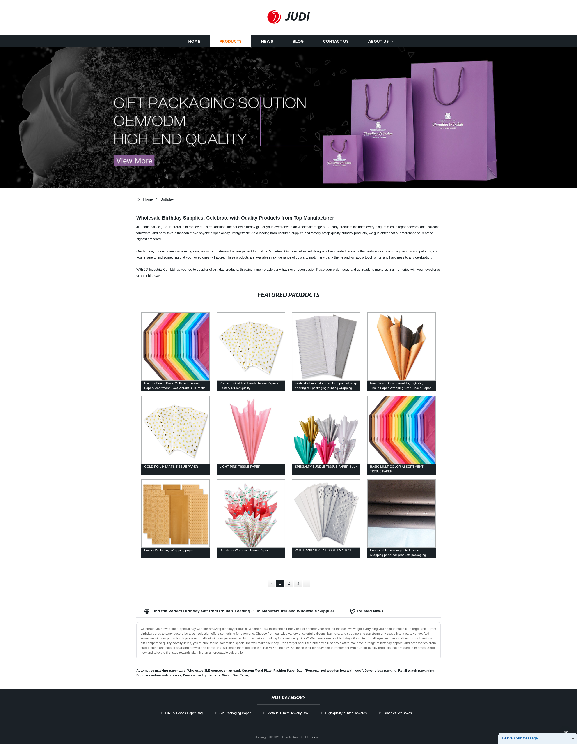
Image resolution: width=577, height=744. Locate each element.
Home (194, 41)
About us (378, 41)
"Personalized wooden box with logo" (334, 670)
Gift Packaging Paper (235, 713)
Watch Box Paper (235, 675)
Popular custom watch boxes (158, 675)
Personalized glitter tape (201, 675)
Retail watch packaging (416, 670)
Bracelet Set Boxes (398, 713)
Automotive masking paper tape (160, 670)
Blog (298, 41)
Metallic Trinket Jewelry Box (288, 713)
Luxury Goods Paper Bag (184, 713)
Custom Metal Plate (257, 670)
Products (231, 41)
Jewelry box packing (380, 670)
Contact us (336, 41)
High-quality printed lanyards (346, 713)
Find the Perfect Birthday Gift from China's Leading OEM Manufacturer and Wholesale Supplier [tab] (242, 611)
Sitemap (316, 737)
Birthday (167, 199)
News (267, 41)
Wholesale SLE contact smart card (213, 670)
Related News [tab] (370, 611)
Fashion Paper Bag (288, 670)
